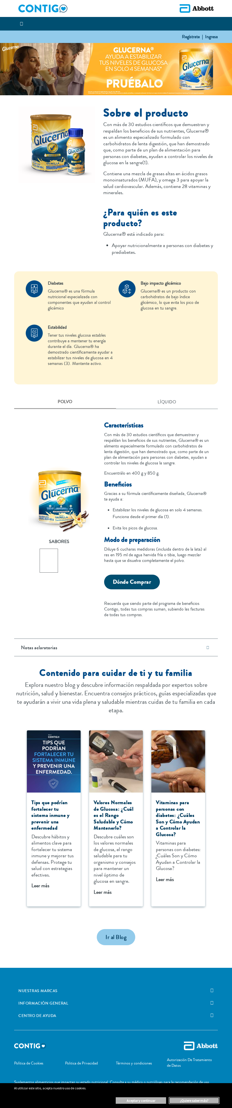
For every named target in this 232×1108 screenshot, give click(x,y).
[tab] (65, 402)
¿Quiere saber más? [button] (194, 1100)
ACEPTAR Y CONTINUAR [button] (141, 1100)
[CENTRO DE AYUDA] (212, 1015)
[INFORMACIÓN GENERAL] (212, 1003)
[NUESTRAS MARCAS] (212, 990)
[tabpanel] (116, 516)
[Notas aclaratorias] (207, 647)
